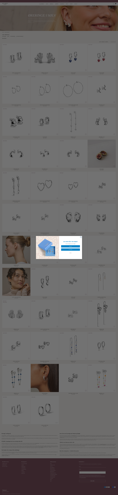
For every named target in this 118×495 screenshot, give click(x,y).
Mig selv (70, 246)
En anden (70, 249)
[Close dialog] (81, 237)
